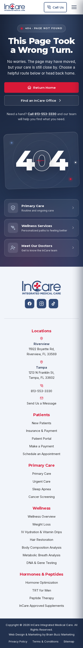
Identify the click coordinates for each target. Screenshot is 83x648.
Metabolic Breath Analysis (41, 555)
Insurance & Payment (41, 431)
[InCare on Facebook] (29, 303)
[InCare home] (14, 7)
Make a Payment (41, 446)
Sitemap (69, 641)
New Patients (41, 423)
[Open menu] (74, 7)
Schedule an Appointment (41, 454)
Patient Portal (41, 439)
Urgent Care (41, 481)
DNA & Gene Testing (41, 563)
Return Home (44, 88)
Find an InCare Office (38, 101)
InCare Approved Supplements (41, 606)
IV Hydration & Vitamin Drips (41, 532)
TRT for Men (41, 590)
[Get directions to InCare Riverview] (41, 338)
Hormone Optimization (41, 582)
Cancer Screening (42, 497)
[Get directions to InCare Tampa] (41, 362)
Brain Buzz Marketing (60, 634)
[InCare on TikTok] (53, 303)
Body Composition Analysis (42, 547)
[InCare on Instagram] (41, 303)
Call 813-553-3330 (42, 114)
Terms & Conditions (45, 641)
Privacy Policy (18, 641)
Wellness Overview (42, 516)
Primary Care (41, 474)
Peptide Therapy (41, 598)
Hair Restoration (41, 540)
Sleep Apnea (41, 489)
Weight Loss (41, 524)
